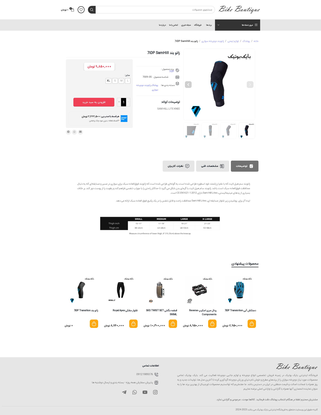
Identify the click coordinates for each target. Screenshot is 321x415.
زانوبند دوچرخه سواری (212, 41)
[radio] (127, 80)
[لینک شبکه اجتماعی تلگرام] (68, 132)
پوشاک (246, 41)
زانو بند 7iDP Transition (86, 310)
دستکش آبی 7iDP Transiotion (240, 310)
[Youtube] (144, 392)
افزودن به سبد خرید (93, 102)
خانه (256, 41)
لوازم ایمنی (233, 41)
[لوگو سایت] (239, 9)
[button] (250, 84)
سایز (127, 75)
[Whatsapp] (134, 392)
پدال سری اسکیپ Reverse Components (203, 312)
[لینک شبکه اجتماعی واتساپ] (74, 132)
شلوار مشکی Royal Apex (125, 310)
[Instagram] (155, 392)
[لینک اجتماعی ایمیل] (80, 132)
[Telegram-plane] (124, 392)
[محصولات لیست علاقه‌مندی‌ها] (81, 9)
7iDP (171, 72)
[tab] (244, 166)
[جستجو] (92, 10)
